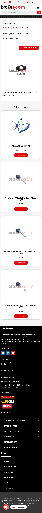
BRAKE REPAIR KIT (9, 24)
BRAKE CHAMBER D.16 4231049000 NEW (21, 306)
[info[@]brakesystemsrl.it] (9, 2)
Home (6, 461)
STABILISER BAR (10, 442)
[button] (38, 8)
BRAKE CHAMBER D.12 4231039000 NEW (21, 252)
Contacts (8, 488)
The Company (10, 467)
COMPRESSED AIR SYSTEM (14, 421)
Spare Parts (9, 472)
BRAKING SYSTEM (11, 426)
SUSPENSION (9, 437)
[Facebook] (3, 353)
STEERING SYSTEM (11, 431)
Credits (3, 364)
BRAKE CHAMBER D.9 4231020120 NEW (21, 199)
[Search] (39, 12)
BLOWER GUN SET (21, 146)
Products (8, 478)
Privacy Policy (5, 360)
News (6, 483)
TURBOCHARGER (10, 447)
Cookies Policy (6, 362)
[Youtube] (13, 353)
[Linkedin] (8, 353)
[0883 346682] (4, 2)
